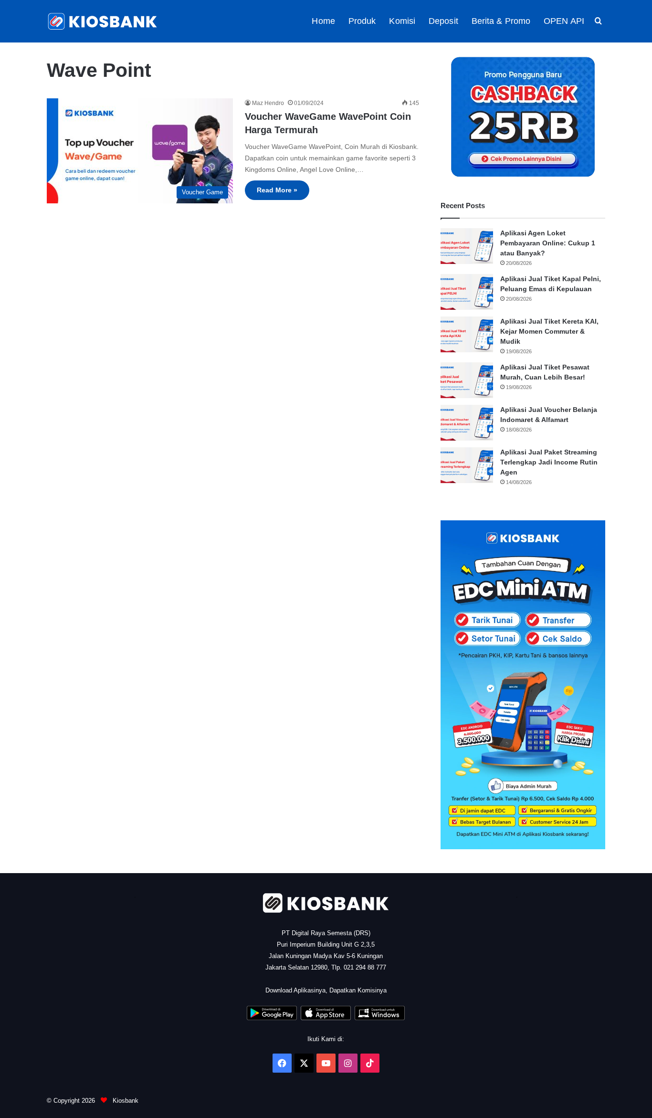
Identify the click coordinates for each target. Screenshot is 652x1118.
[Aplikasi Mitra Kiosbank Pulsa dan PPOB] (272, 1018)
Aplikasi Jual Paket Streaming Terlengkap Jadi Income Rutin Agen (549, 462)
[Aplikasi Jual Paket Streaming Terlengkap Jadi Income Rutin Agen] (467, 465)
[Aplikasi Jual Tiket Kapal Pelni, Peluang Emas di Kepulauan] (467, 292)
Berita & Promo (501, 21)
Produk (362, 21)
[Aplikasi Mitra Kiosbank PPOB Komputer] (380, 1018)
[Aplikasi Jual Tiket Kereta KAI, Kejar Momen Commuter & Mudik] (467, 334)
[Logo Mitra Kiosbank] (103, 21)
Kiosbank (124, 1100)
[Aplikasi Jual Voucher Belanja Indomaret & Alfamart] (467, 423)
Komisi (402, 21)
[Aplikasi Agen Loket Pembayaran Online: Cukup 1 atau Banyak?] (467, 246)
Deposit (443, 21)
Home (323, 21)
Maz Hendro (268, 103)
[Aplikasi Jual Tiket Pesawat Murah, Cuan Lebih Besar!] (467, 380)
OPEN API (564, 21)
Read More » (277, 190)
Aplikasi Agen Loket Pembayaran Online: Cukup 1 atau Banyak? (547, 243)
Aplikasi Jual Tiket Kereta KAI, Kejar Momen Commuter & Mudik (549, 331)
